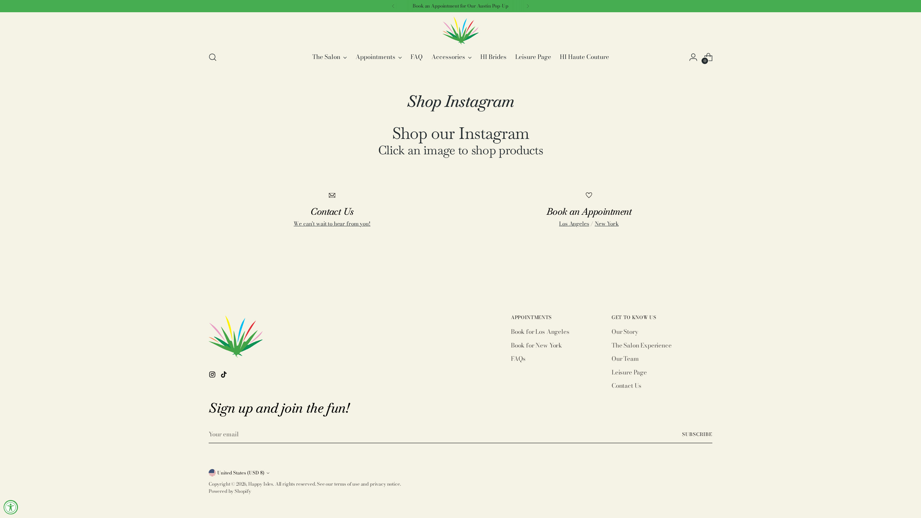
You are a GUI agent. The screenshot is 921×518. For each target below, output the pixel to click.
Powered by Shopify (230, 491)
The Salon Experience (642, 345)
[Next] (528, 6)
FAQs (518, 358)
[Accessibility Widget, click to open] (11, 507)
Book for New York (536, 345)
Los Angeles (574, 223)
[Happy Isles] (460, 31)
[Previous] (393, 6)
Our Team (625, 358)
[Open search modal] (212, 57)
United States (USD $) (240, 472)
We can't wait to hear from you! (332, 223)
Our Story (625, 331)
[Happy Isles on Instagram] (213, 376)
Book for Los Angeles (540, 331)
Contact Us (626, 385)
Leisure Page (629, 372)
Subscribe (697, 434)
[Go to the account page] (693, 57)
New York (607, 223)
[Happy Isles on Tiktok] (224, 376)
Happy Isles (260, 483)
